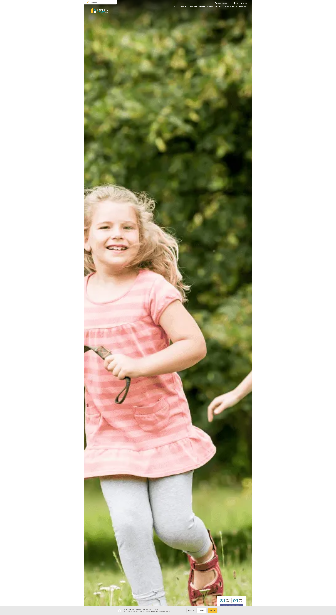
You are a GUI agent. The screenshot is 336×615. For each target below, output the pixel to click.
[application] (168, 610)
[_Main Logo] (99, 14)
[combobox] (100, 2)
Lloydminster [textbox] (93, 2)
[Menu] (245, 6)
